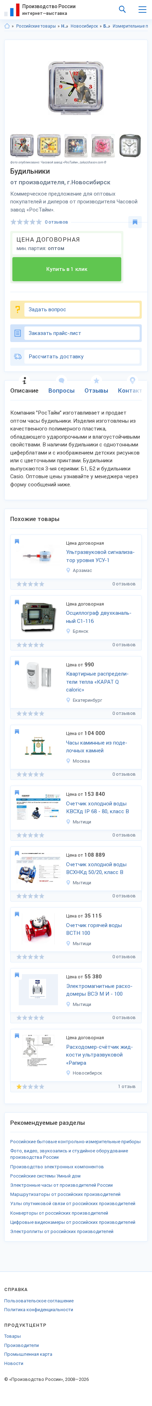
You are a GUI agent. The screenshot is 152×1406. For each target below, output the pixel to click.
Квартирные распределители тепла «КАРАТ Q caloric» (97, 682)
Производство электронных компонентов (57, 1166)
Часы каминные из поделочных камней (96, 747)
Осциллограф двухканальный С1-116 (98, 617)
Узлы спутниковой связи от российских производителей (72, 1203)
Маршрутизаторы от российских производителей (65, 1194)
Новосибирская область (65, 26)
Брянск (80, 631)
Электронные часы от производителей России (61, 1185)
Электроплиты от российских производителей (61, 1231)
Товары (12, 1336)
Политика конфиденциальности (38, 1309)
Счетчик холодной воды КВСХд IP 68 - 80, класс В (97, 807)
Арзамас (82, 570)
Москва (81, 761)
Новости (13, 1363)
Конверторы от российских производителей (59, 1213)
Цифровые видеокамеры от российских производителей (72, 1222)
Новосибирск (84, 26)
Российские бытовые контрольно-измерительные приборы (75, 1141)
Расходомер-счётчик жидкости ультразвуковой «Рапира (99, 1055)
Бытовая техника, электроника (107, 26)
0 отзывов (56, 222)
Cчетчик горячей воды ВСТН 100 (94, 929)
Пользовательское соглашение (39, 1300)
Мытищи (82, 821)
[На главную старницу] (7, 26)
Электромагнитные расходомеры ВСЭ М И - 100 (99, 990)
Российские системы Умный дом (45, 1176)
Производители (21, 1345)
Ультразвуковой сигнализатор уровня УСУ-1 (100, 556)
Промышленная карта (28, 1354)
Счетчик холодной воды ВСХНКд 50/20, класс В (96, 868)
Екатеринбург (87, 700)
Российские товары (36, 26)
